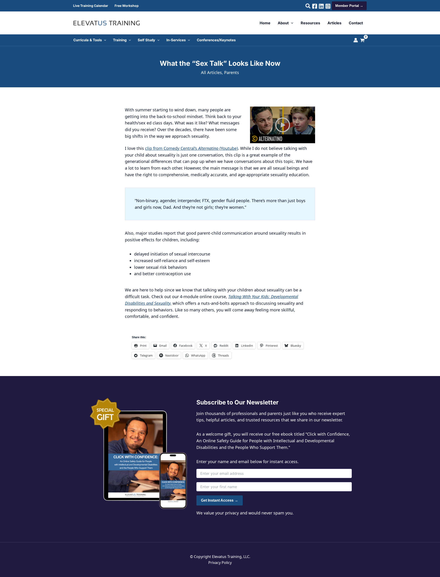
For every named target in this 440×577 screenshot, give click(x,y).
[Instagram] (328, 6)
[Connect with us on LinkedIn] (321, 6)
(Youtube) (229, 148)
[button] (308, 6)
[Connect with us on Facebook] (314, 6)
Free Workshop (127, 6)
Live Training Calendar (90, 6)
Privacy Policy (220, 562)
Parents (231, 72)
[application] (291, 22)
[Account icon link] (355, 40)
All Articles (211, 72)
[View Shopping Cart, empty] (365, 40)
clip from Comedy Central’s (171, 148)
